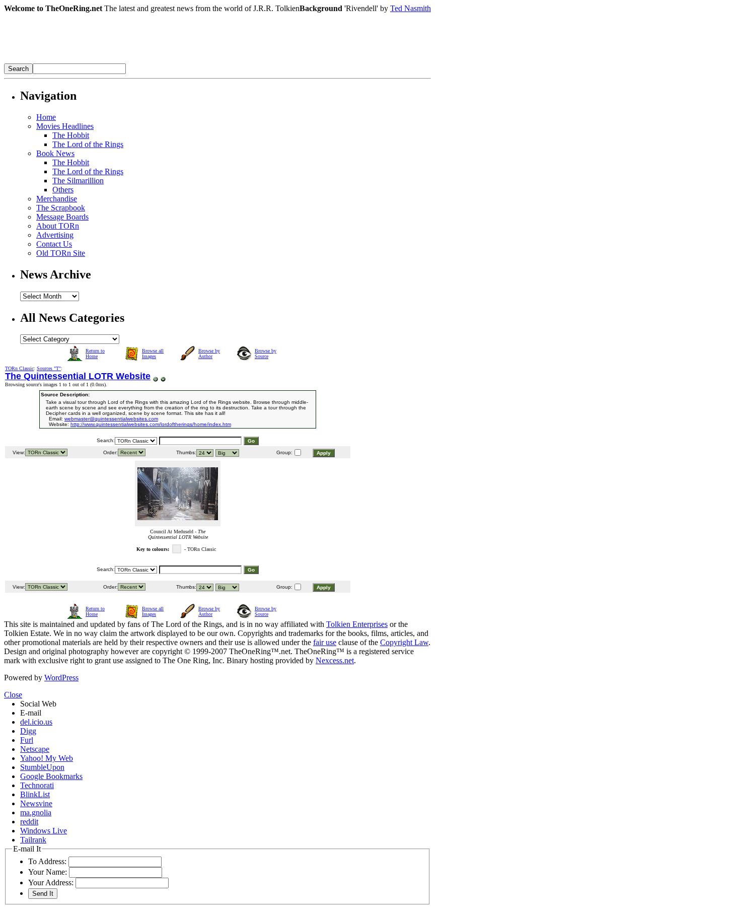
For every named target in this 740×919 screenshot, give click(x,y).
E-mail (30, 713)
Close (13, 694)
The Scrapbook (60, 207)
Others (62, 189)
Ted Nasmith (410, 8)
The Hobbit (70, 135)
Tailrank (33, 839)
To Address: (47, 861)
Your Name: (47, 872)
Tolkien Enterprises (357, 624)
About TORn (57, 226)
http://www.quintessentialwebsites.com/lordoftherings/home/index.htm (150, 424)
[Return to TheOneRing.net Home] (155, 60)
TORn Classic (19, 368)
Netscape (34, 749)
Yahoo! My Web (46, 758)
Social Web (38, 703)
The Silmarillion (78, 180)
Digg (28, 731)
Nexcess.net (335, 660)
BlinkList (35, 794)
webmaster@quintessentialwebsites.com (111, 418)
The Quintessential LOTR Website (78, 376)
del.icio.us (36, 722)
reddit (29, 821)
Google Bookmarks (51, 776)
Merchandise (56, 198)
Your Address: (50, 882)
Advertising (54, 235)
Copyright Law (404, 642)
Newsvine (36, 803)
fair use (324, 642)
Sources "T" (49, 368)
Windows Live (43, 830)
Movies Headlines (65, 126)
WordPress (61, 677)
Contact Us (54, 244)
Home (46, 117)
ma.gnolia (35, 812)
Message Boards (62, 217)
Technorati (37, 785)
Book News (55, 153)
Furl (26, 740)
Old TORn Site (60, 253)
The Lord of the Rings (87, 144)
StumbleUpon (42, 767)
